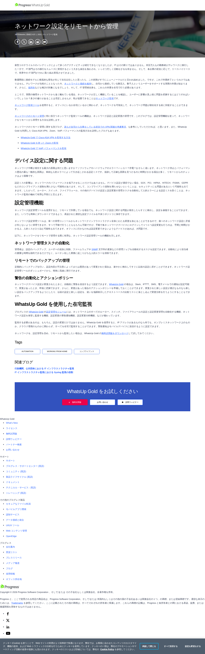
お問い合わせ (102, 402)
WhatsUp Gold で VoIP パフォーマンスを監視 (43, 148)
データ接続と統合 (15, 520)
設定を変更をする (193, 646)
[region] (102, 646)
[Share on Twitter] (24, 42)
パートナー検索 (14, 444)
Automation (27, 351)
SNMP (95, 249)
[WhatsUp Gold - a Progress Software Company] (102, 5)
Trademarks (17, 603)
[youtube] (8, 634)
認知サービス (13, 514)
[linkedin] (8, 628)
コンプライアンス (87, 351)
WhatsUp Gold (116, 284)
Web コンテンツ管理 (16, 531)
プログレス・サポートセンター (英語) (25, 466)
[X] (8, 621)
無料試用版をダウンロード (114, 333)
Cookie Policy (107, 649)
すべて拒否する (171, 646)
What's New (12, 423)
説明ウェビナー (132, 402)
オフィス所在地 (14, 579)
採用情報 (10, 574)
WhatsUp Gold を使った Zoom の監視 (39, 143)
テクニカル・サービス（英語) (21, 488)
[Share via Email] (44, 42)
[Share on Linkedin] (31, 42)
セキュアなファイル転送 (18, 504)
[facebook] (8, 615)
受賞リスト (11, 552)
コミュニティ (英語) (16, 471)
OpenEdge (11, 536)
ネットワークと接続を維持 (77, 84)
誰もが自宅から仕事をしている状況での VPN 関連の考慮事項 (95, 127)
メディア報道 (13, 563)
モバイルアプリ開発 (16, 509)
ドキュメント (13, 482)
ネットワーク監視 (105, 98)
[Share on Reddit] (37, 42)
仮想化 (31, 88)
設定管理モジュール (56, 312)
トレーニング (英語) (16, 493)
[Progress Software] (10, 588)
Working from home (57, 351)
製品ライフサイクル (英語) (19, 477)
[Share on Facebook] (17, 42)
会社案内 (10, 547)
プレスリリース (14, 558)
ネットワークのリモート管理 (29, 116)
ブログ (9, 568)
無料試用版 (76, 402)
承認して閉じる (149, 646)
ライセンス (11, 428)
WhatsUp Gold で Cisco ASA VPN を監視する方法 (45, 137)
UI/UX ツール (12, 525)
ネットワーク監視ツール (27, 105)
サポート (10, 461)
